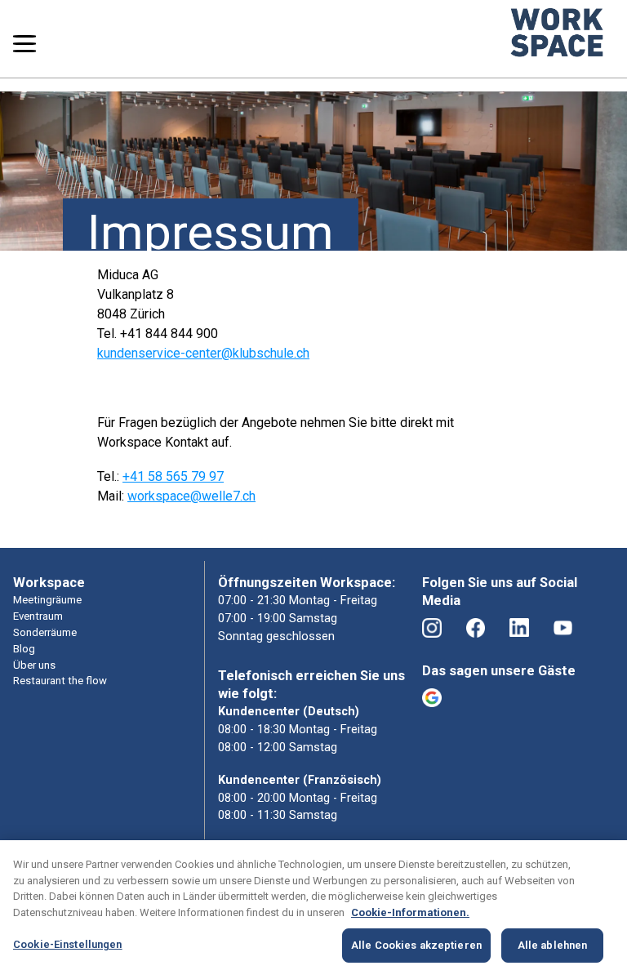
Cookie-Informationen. (410, 912)
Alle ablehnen (553, 945)
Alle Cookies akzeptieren (416, 945)
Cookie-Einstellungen (67, 944)
